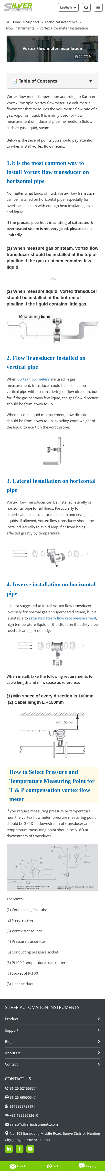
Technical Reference (61, 22)
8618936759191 (22, 1106)
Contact (11, 1064)
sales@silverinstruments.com (34, 1124)
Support (32, 22)
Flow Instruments (20, 28)
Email (21, 1166)
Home (16, 22)
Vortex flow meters (33, 379)
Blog (8, 1041)
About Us (13, 1052)
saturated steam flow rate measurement (62, 618)
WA (55, 1166)
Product (11, 1018)
